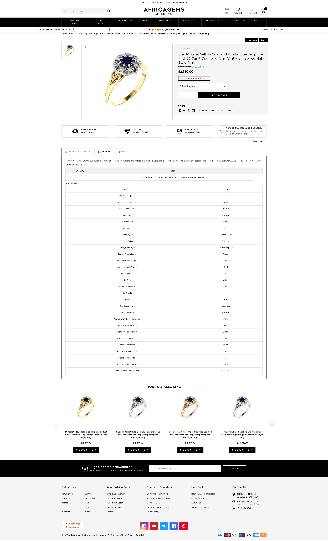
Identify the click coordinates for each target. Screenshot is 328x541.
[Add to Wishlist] (88, 419)
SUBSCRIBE (234, 468)
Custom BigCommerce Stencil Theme (117, 535)
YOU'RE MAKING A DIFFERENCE (244, 128)
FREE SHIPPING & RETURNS (89, 131)
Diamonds (123, 20)
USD (226, 13)
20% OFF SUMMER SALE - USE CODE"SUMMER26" (164, 2)
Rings (144, 20)
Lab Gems (99, 22)
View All (89, 511)
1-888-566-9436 (244, 508)
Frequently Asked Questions (204, 493)
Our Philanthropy (114, 498)
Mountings (213, 20)
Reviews (110, 511)
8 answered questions (207, 110)
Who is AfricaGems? (116, 493)
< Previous (251, 40)
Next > (263, 40)
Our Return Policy (199, 498)
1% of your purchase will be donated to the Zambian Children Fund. (245, 132)
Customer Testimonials (157, 493)
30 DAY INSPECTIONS (140, 131)
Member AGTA (153, 502)
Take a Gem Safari (115, 502)
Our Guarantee (198, 502)
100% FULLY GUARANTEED (192, 131)
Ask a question (226, 110)
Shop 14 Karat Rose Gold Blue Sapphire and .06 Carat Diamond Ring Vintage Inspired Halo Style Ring (190, 435)
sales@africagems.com (247, 501)
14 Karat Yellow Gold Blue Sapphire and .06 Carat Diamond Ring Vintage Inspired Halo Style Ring (86, 435)
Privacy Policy (153, 511)
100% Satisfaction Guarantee (160, 507)
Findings (236, 20)
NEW (256, 20)
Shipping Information (200, 507)
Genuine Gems (74, 22)
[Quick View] (83, 419)
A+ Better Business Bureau (158, 498)
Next (272, 425)
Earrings (188, 20)
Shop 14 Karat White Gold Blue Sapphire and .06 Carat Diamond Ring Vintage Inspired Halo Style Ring (138, 435)
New (87, 507)
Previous (56, 425)
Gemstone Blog (114, 507)
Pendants (165, 20)
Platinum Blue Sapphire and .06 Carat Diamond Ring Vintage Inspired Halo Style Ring (242, 435)
